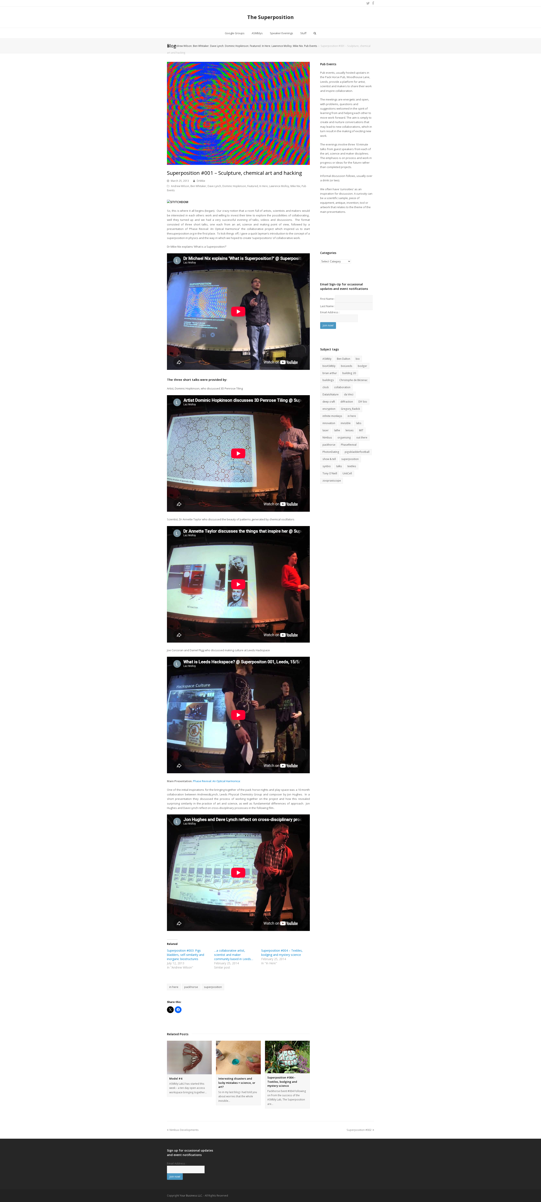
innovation (328, 423)
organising (344, 437)
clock (325, 387)
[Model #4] (189, 1057)
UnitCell (347, 473)
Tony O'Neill (329, 473)
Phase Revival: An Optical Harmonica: (216, 781)
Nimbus (327, 437)
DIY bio (362, 401)
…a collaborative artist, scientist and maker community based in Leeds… (233, 954)
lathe (337, 430)
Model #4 (175, 1078)
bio (358, 359)
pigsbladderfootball (357, 452)
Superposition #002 (359, 1130)
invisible (346, 423)
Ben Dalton (343, 359)
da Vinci (348, 394)
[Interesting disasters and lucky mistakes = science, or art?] (238, 1057)
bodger (362, 366)
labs (358, 423)
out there (361, 437)
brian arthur (329, 373)
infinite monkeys (332, 416)
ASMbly (326, 359)
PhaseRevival (349, 444)
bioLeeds (346, 366)
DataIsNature (330, 394)
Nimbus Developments (184, 1130)
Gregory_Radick (350, 409)
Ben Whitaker (198, 186)
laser (325, 430)
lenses (350, 430)
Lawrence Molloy (279, 186)
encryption (328, 409)
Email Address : (330, 312)
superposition (213, 987)
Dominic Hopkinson (234, 186)
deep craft (328, 401)
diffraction (346, 401)
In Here (263, 186)
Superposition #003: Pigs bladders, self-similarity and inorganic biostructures (185, 954)
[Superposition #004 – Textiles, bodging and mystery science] (287, 1057)
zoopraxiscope (331, 480)
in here (173, 987)
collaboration (342, 387)
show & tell (329, 459)
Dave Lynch (214, 186)
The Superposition (270, 17)
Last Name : (327, 306)
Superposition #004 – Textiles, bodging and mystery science (282, 952)
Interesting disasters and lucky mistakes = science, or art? (236, 1083)
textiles (351, 466)
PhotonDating (330, 452)
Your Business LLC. (191, 1195)
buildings (328, 380)
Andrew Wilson (180, 186)
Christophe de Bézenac (353, 380)
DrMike (201, 181)
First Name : (327, 299)
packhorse (191, 987)
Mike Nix (295, 186)
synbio (326, 466)
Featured (252, 186)
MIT (361, 430)
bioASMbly (328, 366)
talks (339, 466)
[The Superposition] (168, 45)
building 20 (349, 373)
